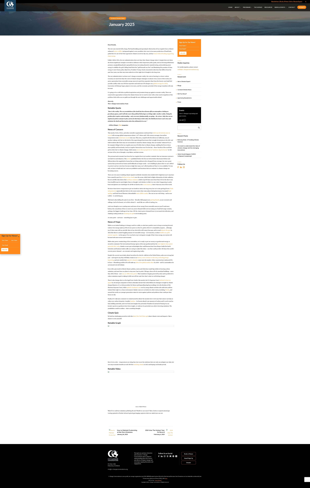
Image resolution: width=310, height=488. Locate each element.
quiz (147, 316)
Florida (167, 290)
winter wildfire (118, 51)
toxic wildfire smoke (142, 193)
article (129, 159)
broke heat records (124, 138)
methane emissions (132, 180)
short (135, 316)
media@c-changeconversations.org (188, 69)
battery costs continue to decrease (147, 257)
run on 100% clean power (129, 274)
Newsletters (275, 1)
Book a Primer (284, 1)
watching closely (138, 364)
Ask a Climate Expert (295, 1)
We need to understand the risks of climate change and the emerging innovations (189, 148)
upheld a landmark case (133, 287)
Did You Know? (182, 94)
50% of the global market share (145, 262)
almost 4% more (166, 230)
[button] (305, 1)
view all (181, 120)
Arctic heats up (147, 184)
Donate (188, 462)
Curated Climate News (118, 18)
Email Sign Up (188, 458)
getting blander (155, 200)
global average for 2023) (160, 83)
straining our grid (129, 213)
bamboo (132, 301)
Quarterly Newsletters (185, 98)
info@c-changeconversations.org (118, 469)
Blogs (179, 85)
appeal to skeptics (132, 260)
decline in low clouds (128, 177)
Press (179, 102)
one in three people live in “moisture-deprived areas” (152, 150)
